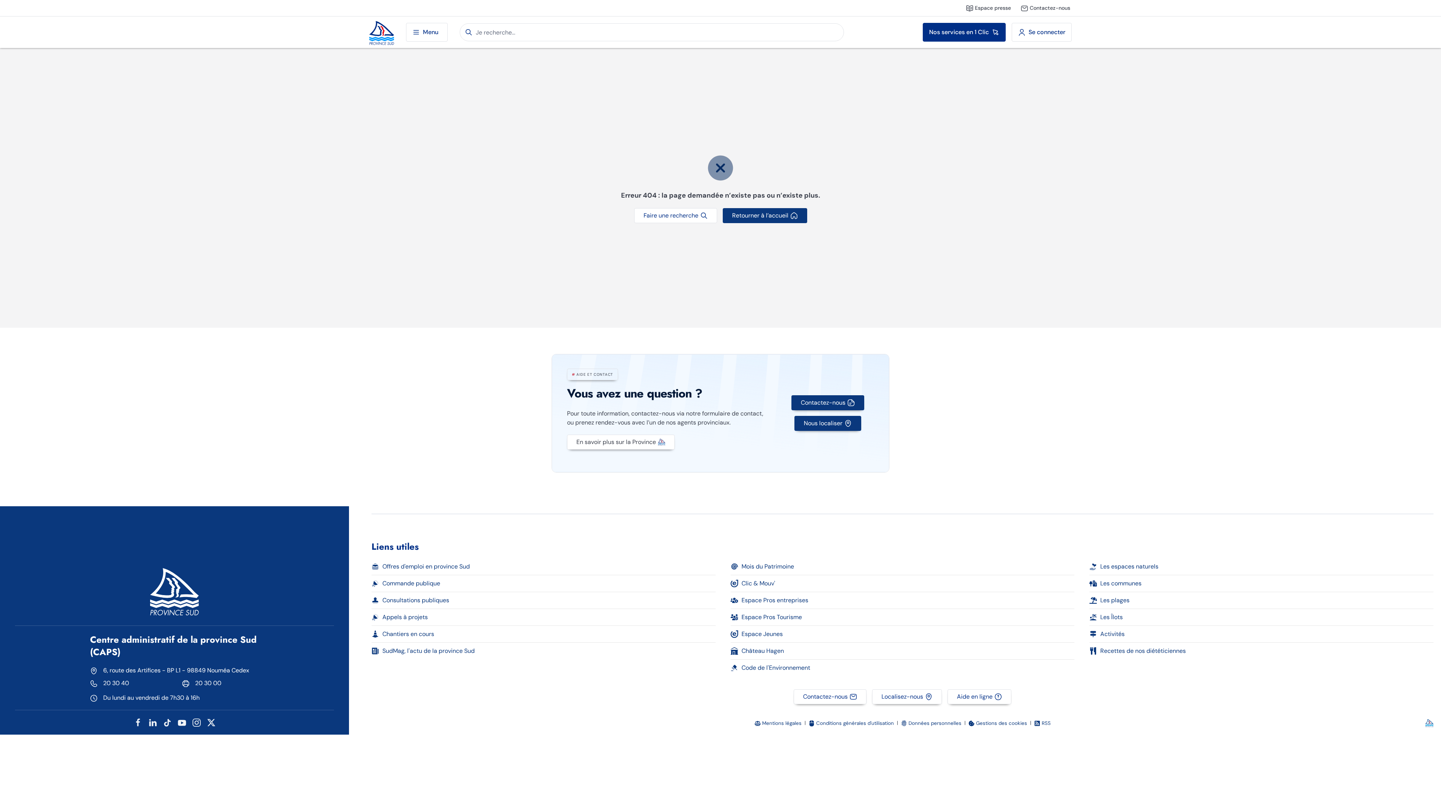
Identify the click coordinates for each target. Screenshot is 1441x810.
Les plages (1115, 600)
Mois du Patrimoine (768, 566)
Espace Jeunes (762, 634)
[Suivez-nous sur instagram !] (196, 722)
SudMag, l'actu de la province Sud (428, 651)
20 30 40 (116, 683)
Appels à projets (405, 617)
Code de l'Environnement (776, 668)
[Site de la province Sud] (381, 32)
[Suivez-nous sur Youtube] (182, 722)
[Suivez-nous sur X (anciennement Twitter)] (211, 722)
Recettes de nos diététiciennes (1143, 651)
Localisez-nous (902, 696)
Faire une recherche (671, 215)
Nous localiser (823, 423)
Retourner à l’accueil (760, 215)
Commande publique (411, 583)
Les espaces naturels (1129, 566)
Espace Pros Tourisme (772, 617)
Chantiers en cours (408, 634)
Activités (1112, 634)
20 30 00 (208, 683)
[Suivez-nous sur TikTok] (167, 722)
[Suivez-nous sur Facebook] (138, 722)
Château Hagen (763, 651)
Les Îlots (1111, 617)
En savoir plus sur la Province (616, 442)
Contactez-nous (823, 402)
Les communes (1121, 583)
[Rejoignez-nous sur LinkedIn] (152, 722)
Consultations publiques (415, 600)
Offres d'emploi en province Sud (426, 566)
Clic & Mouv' (758, 583)
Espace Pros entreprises (775, 600)
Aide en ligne (975, 696)
